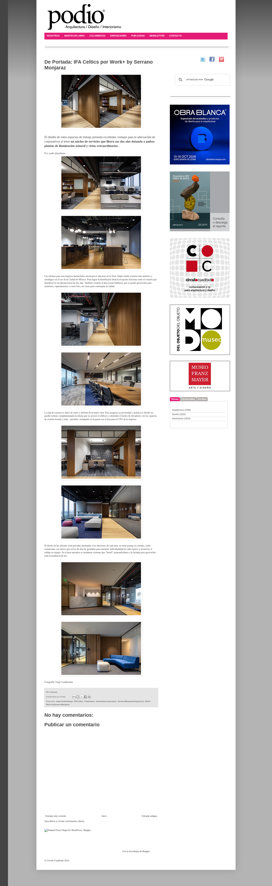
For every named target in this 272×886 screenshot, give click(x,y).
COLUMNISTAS (97, 35)
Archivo (202, 399)
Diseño (175, 414)
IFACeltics (78, 701)
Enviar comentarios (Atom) (71, 821)
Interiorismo (89, 701)
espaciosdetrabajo (64, 701)
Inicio (104, 816)
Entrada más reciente (55, 816)
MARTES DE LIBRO (74, 35)
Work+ (148, 701)
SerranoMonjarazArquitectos (131, 701)
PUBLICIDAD (138, 35)
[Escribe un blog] (78, 697)
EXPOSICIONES (118, 35)
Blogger (146, 851)
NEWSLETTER (157, 35)
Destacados (188, 399)
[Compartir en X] (82, 697)
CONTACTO (175, 35)
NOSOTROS (53, 35)
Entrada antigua (149, 816)
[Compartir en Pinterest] (89, 697)
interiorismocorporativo (106, 701)
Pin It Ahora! (51, 692)
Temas (175, 399)
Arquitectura (178, 410)
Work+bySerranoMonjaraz (58, 704)
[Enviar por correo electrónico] (74, 697)
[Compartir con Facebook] (85, 697)
